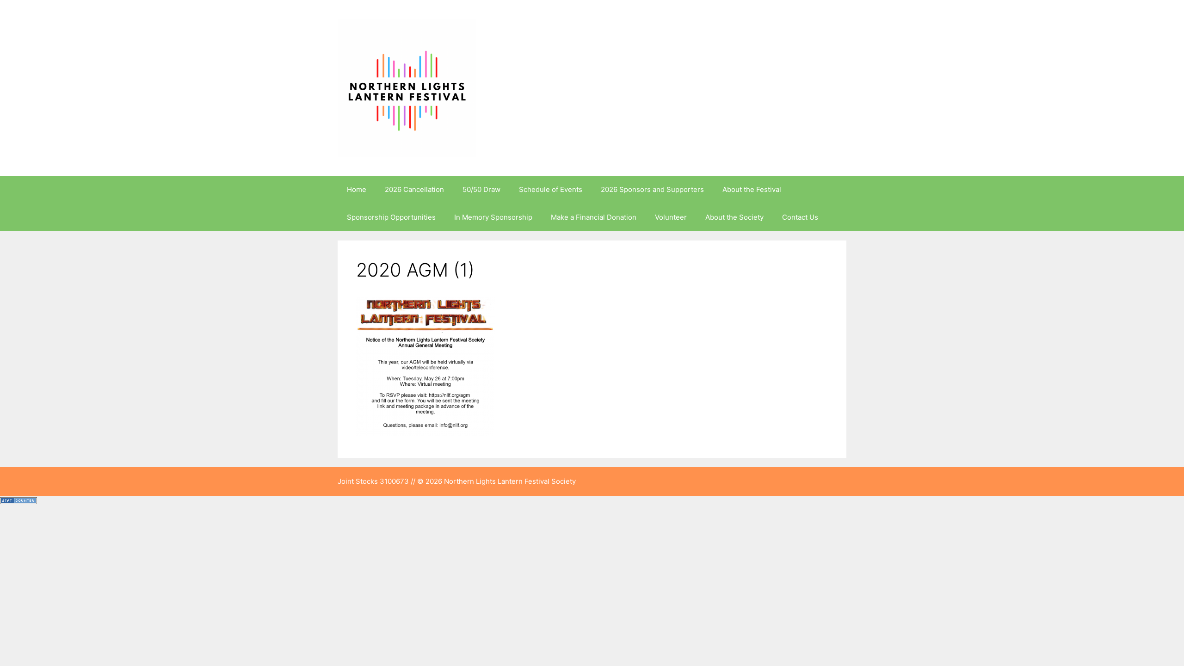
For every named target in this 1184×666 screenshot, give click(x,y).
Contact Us (800, 217)
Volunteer (671, 217)
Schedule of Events (550, 189)
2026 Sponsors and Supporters (652, 189)
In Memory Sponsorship (493, 217)
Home (356, 189)
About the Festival (751, 189)
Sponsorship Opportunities (391, 217)
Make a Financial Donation (593, 217)
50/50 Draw (481, 189)
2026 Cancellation (414, 189)
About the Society (734, 217)
